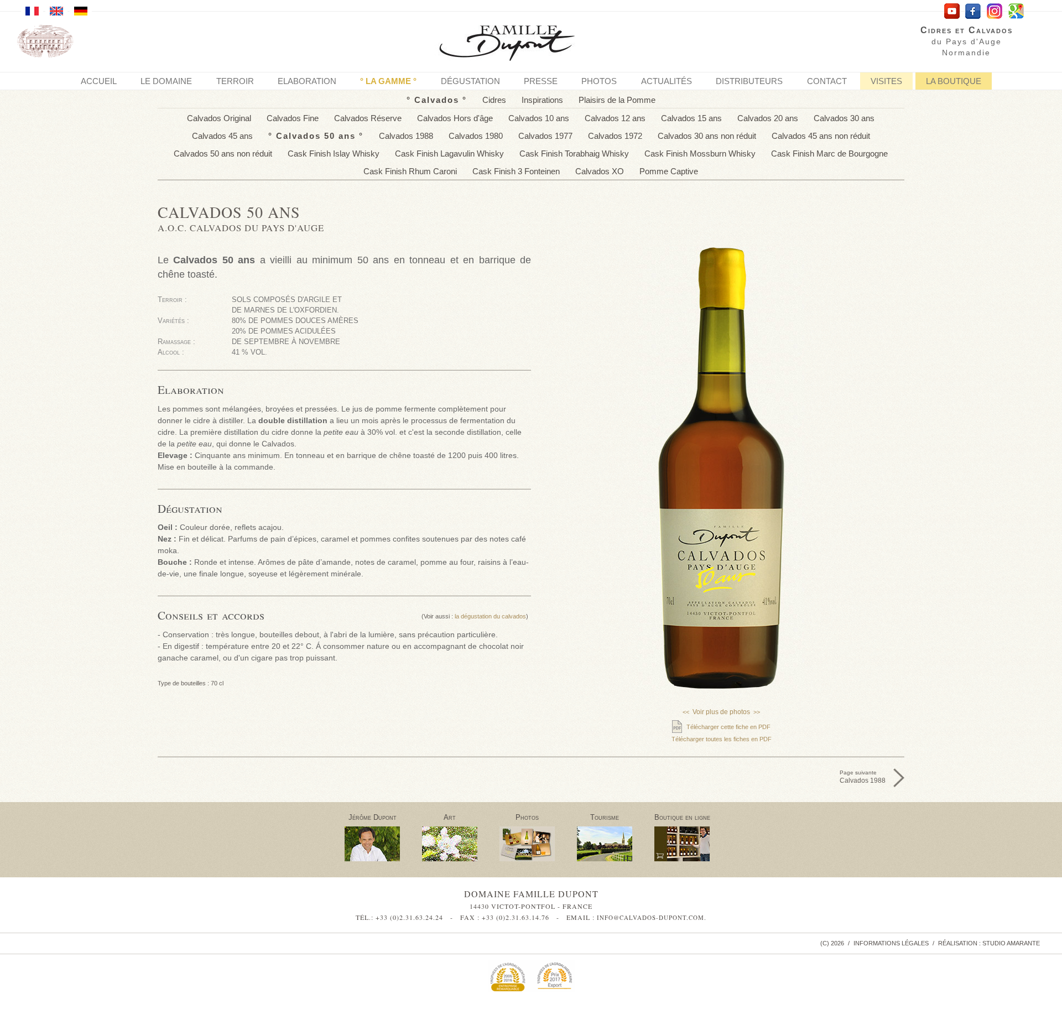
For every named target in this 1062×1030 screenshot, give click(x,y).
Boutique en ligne (682, 817)
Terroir (235, 81)
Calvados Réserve (368, 118)
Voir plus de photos (721, 712)
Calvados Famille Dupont (515, 44)
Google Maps (1016, 11)
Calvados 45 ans (222, 136)
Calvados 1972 (615, 136)
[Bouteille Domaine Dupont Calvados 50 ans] (722, 468)
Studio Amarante (1011, 943)
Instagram (995, 11)
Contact (827, 81)
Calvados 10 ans (538, 118)
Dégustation (470, 81)
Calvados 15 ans (691, 118)
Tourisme (604, 817)
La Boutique (953, 81)
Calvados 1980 (476, 136)
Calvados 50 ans (316, 136)
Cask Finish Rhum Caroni (410, 171)
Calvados (436, 100)
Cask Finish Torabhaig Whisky (574, 153)
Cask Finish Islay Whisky (333, 153)
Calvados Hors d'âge (455, 118)
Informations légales (891, 943)
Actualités (666, 81)
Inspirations (542, 100)
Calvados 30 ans (844, 118)
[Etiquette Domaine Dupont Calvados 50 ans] (722, 592)
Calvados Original (219, 118)
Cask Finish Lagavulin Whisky (449, 153)
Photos (599, 81)
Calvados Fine (293, 118)
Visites (886, 81)
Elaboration (307, 81)
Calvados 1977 (545, 136)
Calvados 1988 (406, 136)
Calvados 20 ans (767, 118)
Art (450, 817)
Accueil (99, 81)
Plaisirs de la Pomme (617, 100)
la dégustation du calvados (490, 616)
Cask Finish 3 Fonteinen (516, 171)
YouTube (952, 11)
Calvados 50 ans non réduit (223, 153)
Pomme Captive (668, 171)
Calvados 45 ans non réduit (821, 136)
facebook (973, 11)
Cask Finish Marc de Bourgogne (829, 153)
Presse (541, 81)
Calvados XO (599, 171)
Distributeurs (749, 81)
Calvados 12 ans (615, 118)
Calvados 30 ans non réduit (707, 136)
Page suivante (863, 776)
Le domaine (166, 81)
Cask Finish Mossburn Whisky (700, 153)
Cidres (494, 100)
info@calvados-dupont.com (650, 917)
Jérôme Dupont (372, 817)
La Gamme (388, 81)
